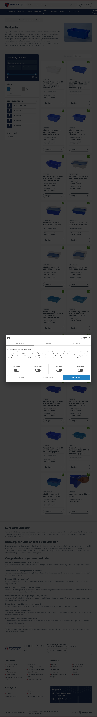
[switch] (38, 370)
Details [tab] (48, 343)
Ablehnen (21, 377)
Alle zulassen (76, 377)
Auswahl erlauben (48, 377)
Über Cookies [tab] (76, 343)
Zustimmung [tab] (20, 343)
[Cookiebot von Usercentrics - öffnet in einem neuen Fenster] (81, 338)
